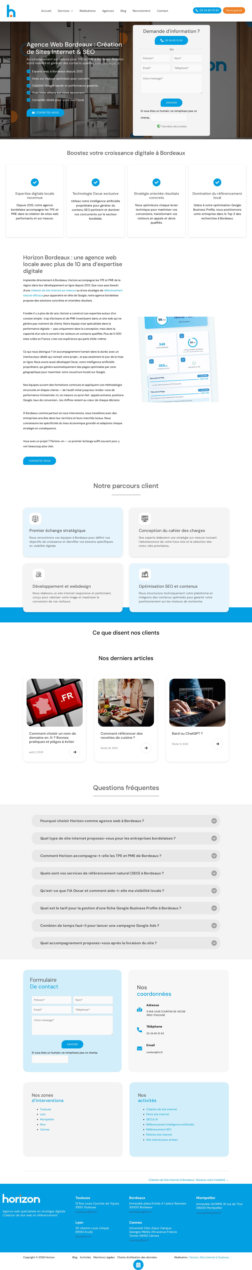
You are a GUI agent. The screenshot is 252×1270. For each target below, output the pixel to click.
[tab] (126, 821)
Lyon (43, 1114)
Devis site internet (157, 1114)
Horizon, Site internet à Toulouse (209, 1257)
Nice (43, 1124)
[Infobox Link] (178, 1011)
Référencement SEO (158, 1129)
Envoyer (171, 102)
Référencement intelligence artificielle (170, 1124)
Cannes (44, 1129)
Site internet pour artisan (162, 1140)
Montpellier (47, 1119)
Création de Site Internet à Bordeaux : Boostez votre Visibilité (189, 1180)
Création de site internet (161, 1109)
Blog (74, 1257)
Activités (85, 1257)
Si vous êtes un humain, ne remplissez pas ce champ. (65, 1052)
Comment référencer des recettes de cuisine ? (122, 735)
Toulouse (45, 1109)
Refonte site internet (159, 1134)
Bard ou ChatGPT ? (187, 733)
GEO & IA (152, 1119)
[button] (65, 11)
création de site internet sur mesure (53, 290)
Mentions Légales (104, 1257)
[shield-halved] (158, 126)
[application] (71, 10)
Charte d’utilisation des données (137, 1257)
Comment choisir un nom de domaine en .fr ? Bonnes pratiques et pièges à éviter (52, 737)
